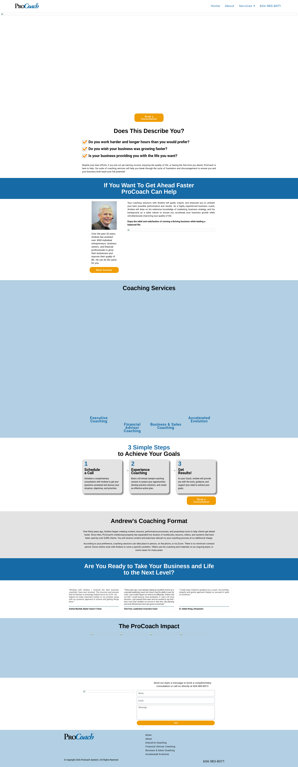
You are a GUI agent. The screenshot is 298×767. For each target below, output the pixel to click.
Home (215, 6)
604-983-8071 (270, 6)
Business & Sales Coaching (165, 426)
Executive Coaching (99, 419)
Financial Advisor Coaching (132, 427)
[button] (64, 599)
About (229, 6)
